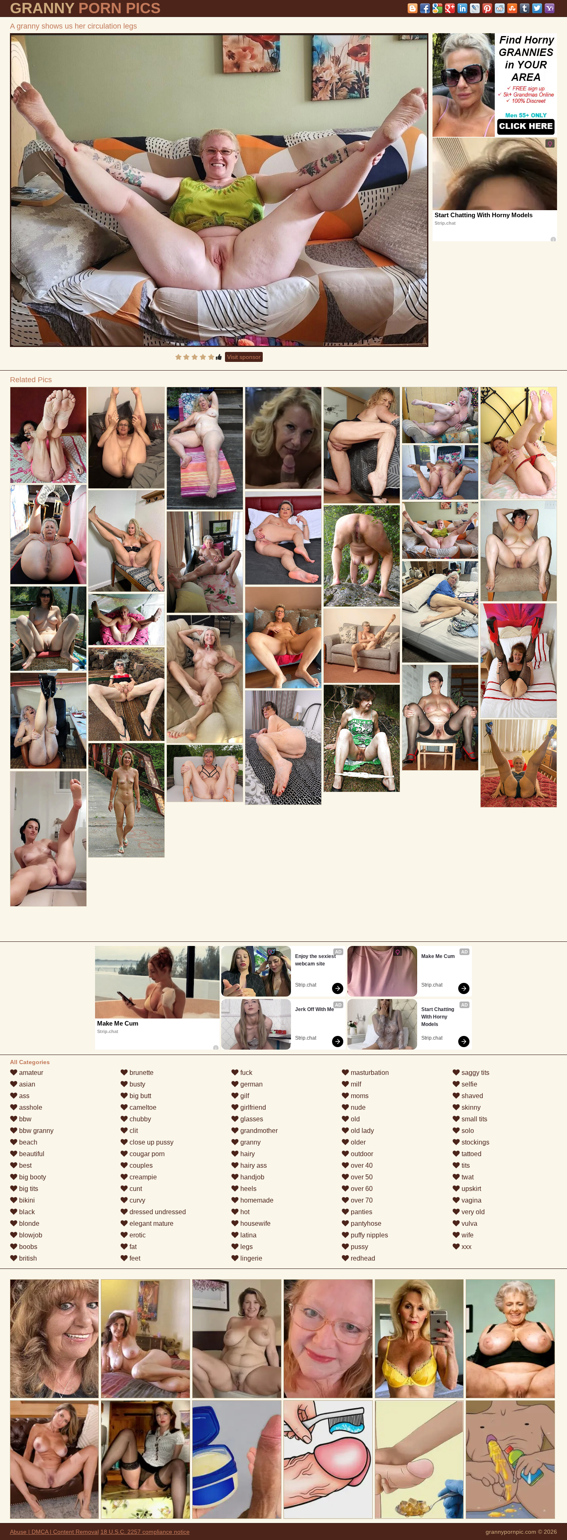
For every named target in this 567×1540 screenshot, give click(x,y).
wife (467, 1235)
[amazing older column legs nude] (204, 448)
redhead (362, 1258)
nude (357, 1107)
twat (467, 1177)
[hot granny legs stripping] (48, 839)
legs (246, 1246)
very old (472, 1211)
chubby (139, 1119)
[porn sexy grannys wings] (204, 679)
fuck (245, 1072)
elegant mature (151, 1223)
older (357, 1142)
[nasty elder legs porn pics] (48, 534)
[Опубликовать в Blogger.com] (413, 8)
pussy (358, 1246)
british (27, 1258)
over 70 (361, 1200)
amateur (30, 1072)
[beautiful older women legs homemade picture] (361, 646)
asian (26, 1084)
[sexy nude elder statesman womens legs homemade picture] (126, 694)
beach (27, 1142)
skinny (470, 1107)
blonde (28, 1223)
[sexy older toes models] (283, 638)
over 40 (361, 1165)
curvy (136, 1200)
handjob (251, 1177)
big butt (139, 1095)
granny (250, 1142)
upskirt (470, 1188)
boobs (27, 1246)
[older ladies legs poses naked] (518, 660)
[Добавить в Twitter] (537, 8)
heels (248, 1188)
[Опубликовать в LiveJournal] (475, 8)
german (251, 1084)
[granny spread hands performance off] (204, 562)
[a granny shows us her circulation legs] (219, 190)
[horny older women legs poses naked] (126, 438)
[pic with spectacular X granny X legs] (440, 612)
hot (244, 1211)
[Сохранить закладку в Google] (437, 8)
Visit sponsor (244, 357)
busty (136, 1084)
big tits (27, 1188)
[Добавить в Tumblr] (525, 8)
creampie (142, 1177)
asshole (29, 1107)
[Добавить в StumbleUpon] (512, 8)
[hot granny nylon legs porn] (283, 538)
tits (465, 1165)
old (354, 1119)
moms (359, 1095)
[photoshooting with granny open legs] (440, 472)
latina (248, 1235)
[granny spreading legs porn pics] (283, 747)
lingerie (250, 1258)
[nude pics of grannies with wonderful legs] (518, 550)
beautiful (30, 1153)
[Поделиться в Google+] (450, 8)
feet (134, 1258)
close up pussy (151, 1142)
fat (132, 1246)
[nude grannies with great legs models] (440, 415)
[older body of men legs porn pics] (518, 443)
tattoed (470, 1153)
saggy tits (474, 1072)
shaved (471, 1095)
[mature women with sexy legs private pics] (361, 556)
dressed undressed (157, 1211)
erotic (137, 1235)
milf (355, 1084)
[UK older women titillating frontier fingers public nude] (518, 763)
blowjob (29, 1235)
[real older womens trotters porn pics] (126, 541)
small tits (473, 1119)
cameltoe (142, 1107)
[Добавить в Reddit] (500, 8)
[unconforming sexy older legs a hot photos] (48, 435)
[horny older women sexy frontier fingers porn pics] (204, 773)
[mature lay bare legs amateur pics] (126, 619)
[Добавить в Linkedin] (462, 8)
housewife (255, 1223)
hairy (247, 1153)
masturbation (369, 1072)
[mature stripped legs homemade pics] (126, 800)
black (26, 1211)
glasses (251, 1119)
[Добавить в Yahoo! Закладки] (550, 8)
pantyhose (365, 1223)
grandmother (258, 1130)
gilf (244, 1095)
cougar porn (146, 1153)
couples (140, 1165)
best (24, 1165)
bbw (24, 1119)
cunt (135, 1188)
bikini (26, 1200)
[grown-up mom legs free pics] (361, 738)
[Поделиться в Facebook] (425, 8)
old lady (361, 1130)
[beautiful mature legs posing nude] (48, 628)
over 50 (361, 1177)
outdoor (361, 1153)
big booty (31, 1177)
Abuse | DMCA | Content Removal (54, 1531)
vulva (468, 1223)
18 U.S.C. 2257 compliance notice (145, 1531)
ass (23, 1095)
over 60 (361, 1188)
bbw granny (35, 1130)
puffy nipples (368, 1235)
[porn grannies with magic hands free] (48, 720)
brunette (141, 1072)
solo (467, 1130)
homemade (256, 1200)
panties (360, 1211)
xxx (466, 1246)
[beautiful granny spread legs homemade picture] (361, 445)
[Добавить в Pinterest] (487, 8)
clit (133, 1130)
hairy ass (253, 1165)
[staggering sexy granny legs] (440, 718)
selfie (468, 1084)
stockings (474, 1142)
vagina (470, 1200)
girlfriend (252, 1107)
